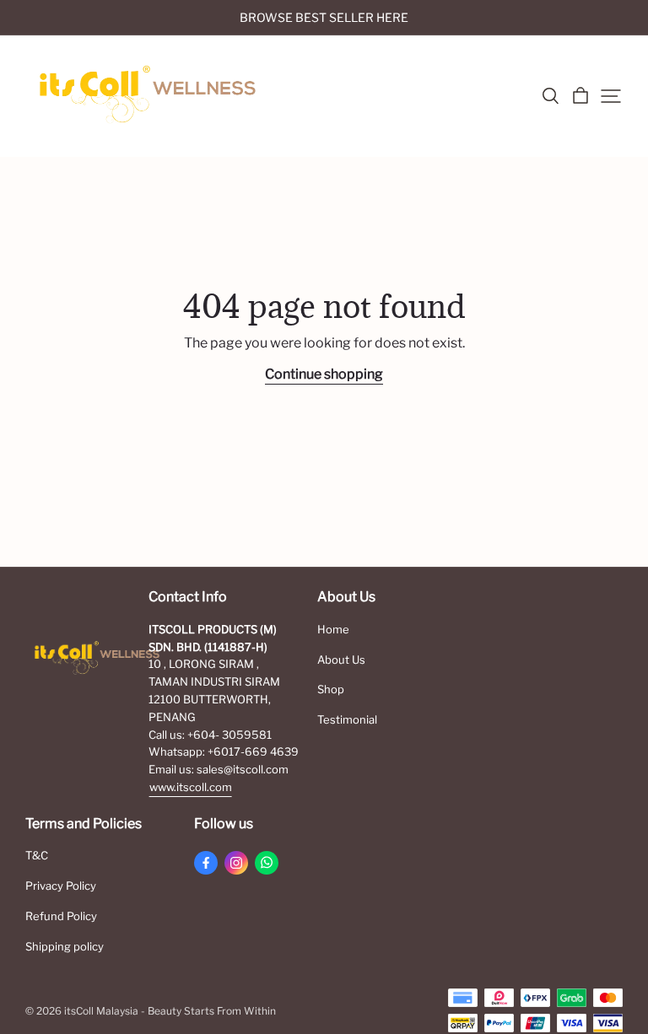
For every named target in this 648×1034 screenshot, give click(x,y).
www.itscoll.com (190, 787)
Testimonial (347, 719)
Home (333, 629)
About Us (341, 659)
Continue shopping (324, 374)
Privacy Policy (60, 885)
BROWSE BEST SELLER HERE (324, 17)
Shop (330, 689)
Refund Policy (61, 916)
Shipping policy (64, 946)
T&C (36, 855)
